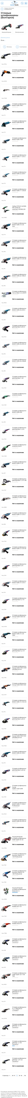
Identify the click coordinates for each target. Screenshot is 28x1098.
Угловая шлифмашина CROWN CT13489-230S (19, 87)
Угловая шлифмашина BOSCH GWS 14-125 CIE (19, 258)
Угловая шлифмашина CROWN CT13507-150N (19, 496)
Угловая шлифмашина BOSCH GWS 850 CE (19, 121)
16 (25, 1075)
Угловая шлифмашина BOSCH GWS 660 (19, 411)
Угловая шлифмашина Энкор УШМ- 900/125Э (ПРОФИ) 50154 (19, 736)
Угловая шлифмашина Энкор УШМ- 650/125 (19, 616)
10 (12, 1075)
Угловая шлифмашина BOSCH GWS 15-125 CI (19, 581)
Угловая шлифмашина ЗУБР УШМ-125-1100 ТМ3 (19, 974)
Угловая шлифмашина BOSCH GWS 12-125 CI (19, 513)
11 (14, 1075)
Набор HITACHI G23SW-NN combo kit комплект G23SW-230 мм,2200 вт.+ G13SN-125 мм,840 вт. (19, 209)
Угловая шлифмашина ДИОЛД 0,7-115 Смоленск (19, 940)
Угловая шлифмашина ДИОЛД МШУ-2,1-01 (19, 599)
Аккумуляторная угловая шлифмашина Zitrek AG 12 (19, 889)
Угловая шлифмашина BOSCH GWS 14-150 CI (19, 241)
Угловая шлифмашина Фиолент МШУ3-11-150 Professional (19, 855)
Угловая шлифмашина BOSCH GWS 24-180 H (19, 752)
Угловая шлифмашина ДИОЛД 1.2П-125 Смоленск (19, 1059)
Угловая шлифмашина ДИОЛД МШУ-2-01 (19, 564)
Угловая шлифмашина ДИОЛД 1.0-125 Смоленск (19, 1025)
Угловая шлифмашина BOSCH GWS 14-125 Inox (19, 224)
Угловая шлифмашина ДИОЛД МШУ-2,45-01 (19, 718)
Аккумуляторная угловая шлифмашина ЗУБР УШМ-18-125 (19, 838)
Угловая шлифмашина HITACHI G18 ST (19, 445)
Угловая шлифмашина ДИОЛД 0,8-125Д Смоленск (19, 957)
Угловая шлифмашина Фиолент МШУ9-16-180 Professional (19, 872)
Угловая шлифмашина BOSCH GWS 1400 (19, 138)
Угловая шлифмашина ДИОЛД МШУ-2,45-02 (19, 769)
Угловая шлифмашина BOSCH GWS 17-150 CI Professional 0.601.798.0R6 (19, 805)
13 (19, 1075)
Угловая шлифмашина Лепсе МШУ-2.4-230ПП (19, 292)
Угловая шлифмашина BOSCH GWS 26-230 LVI (19, 820)
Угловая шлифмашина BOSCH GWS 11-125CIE (19, 190)
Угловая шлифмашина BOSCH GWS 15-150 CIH (19, 701)
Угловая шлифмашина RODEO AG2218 (19, 922)
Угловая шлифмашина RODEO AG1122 (19, 905)
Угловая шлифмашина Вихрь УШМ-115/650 (19, 70)
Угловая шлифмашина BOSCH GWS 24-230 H (19, 309)
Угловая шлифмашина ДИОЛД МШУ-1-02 (19, 377)
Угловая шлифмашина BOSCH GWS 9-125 (19, 462)
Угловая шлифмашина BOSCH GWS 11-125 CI (19, 155)
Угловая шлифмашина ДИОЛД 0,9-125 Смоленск (19, 991)
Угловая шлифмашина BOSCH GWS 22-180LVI (19, 275)
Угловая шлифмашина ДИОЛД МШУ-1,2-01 (19, 428)
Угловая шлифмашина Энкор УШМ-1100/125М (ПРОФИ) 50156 (19, 788)
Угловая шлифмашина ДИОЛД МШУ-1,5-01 (19, 530)
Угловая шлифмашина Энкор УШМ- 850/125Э (19, 684)
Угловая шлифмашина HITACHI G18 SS (19, 394)
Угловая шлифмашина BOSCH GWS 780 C (19, 104)
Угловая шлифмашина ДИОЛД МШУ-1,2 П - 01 (19, 53)
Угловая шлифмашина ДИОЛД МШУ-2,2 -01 (19, 650)
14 (21, 1075)
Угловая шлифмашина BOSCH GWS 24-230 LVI (19, 343)
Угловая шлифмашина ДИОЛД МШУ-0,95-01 (19, 326)
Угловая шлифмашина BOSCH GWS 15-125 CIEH (19, 633)
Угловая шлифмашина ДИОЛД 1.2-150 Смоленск (19, 1042)
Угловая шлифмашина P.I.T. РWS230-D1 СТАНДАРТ (19, 1008)
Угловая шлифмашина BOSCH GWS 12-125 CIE (19, 547)
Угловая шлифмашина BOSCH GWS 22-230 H (19, 172)
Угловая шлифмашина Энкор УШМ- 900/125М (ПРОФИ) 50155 (19, 667)
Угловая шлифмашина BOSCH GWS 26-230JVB (19, 360)
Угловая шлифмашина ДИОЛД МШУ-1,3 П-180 (19, 479)
